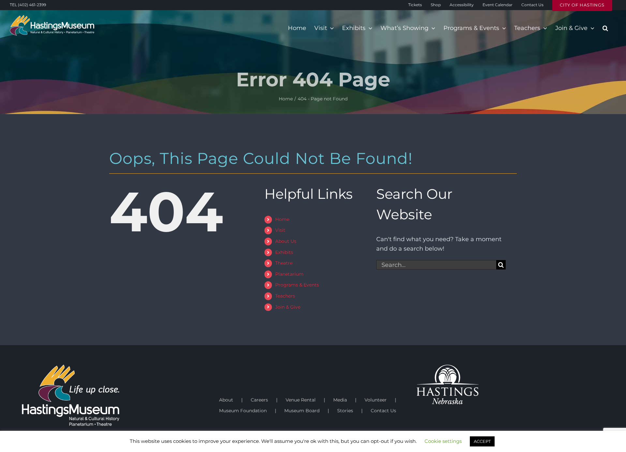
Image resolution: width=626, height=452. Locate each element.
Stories (345, 411)
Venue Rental (301, 400)
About (226, 400)
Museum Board (302, 411)
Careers (259, 400)
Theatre (283, 263)
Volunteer (376, 400)
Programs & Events (297, 285)
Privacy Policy (130, 448)
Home (282, 219)
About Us (285, 241)
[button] (605, 28)
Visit (280, 230)
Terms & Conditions (166, 448)
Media (340, 400)
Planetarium (289, 274)
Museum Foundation (243, 411)
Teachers (285, 296)
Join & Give (287, 307)
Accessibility (200, 448)
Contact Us (383, 411)
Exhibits (284, 252)
